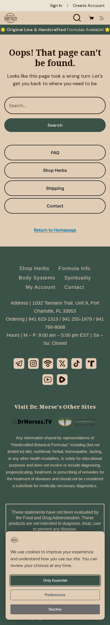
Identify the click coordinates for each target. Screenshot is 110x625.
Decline (55, 609)
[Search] (77, 18)
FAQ (55, 152)
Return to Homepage (55, 230)
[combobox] (55, 105)
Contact (55, 206)
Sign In (56, 5)
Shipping (55, 188)
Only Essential (55, 580)
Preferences (55, 595)
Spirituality (77, 278)
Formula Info (74, 268)
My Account (40, 287)
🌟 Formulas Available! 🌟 (55, 29)
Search (55, 125)
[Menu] (102, 18)
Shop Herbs (55, 170)
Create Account (89, 5)
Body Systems (37, 278)
